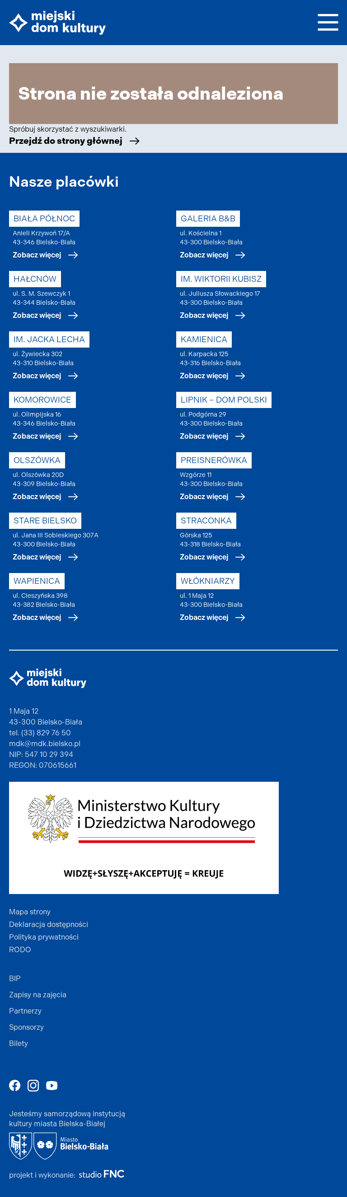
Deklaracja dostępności (48, 924)
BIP (15, 978)
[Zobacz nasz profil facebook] (14, 1085)
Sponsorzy (26, 1027)
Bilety (18, 1043)
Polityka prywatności (44, 937)
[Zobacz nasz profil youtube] (51, 1085)
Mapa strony (30, 912)
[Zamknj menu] (328, 21)
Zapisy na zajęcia (37, 995)
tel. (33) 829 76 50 (40, 733)
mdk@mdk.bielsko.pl (44, 743)
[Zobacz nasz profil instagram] (33, 1086)
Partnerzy (25, 1011)
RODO (20, 949)
